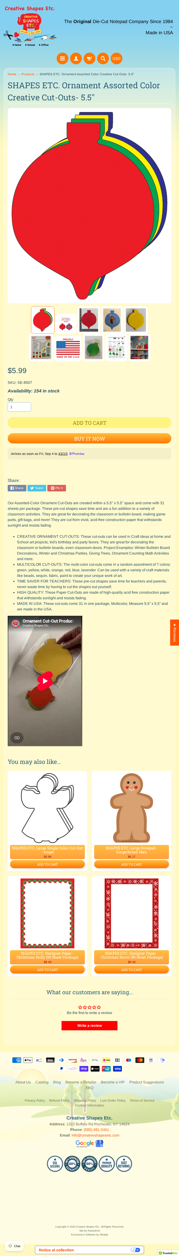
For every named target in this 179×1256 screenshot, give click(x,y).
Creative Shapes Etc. (88, 1226)
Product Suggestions (146, 1082)
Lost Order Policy (113, 1100)
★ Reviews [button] (175, 632)
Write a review (89, 1026)
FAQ (89, 1088)
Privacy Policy (35, 1100)
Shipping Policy (85, 1100)
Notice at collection (56, 1250)
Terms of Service (142, 1100)
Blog (57, 1082)
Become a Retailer (80, 1082)
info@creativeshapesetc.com (95, 1135)
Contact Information (89, 1105)
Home (12, 74)
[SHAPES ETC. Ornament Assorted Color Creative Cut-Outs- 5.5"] (43, 320)
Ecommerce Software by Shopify (89, 1234)
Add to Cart (47, 864)
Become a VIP (113, 1082)
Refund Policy (59, 1100)
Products (27, 74)
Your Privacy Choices (105, 1250)
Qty (10, 400)
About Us (23, 1082)
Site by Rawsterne (89, 1230)
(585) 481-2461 (96, 1130)
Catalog (41, 1082)
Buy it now (89, 438)
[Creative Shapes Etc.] (30, 27)
